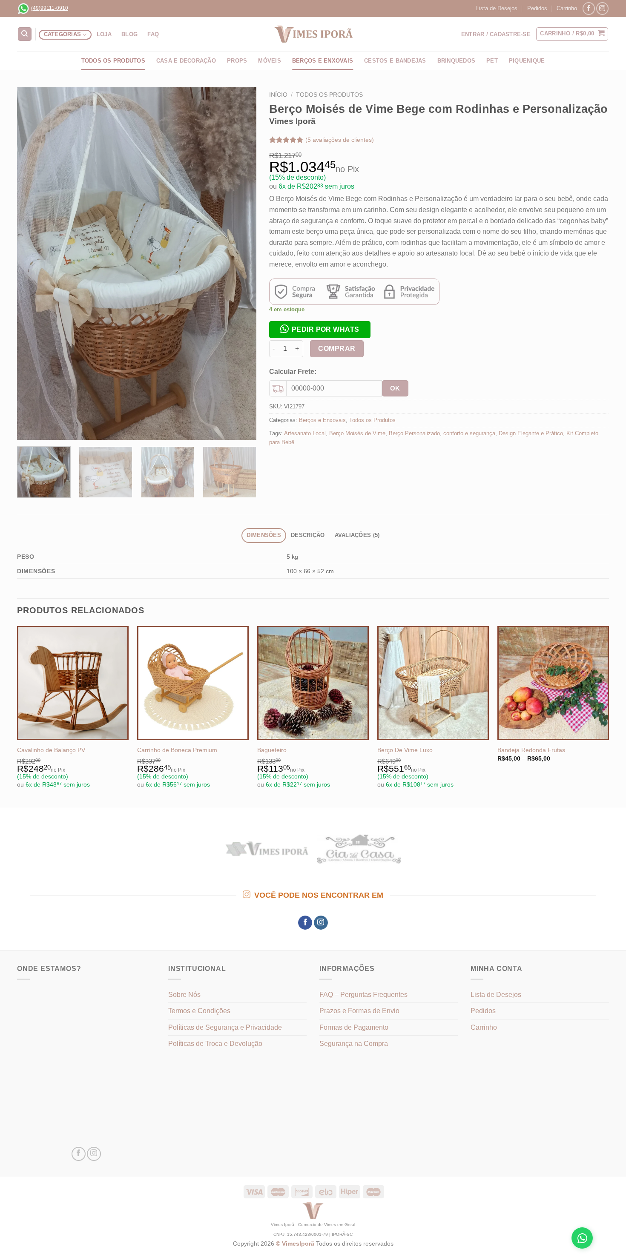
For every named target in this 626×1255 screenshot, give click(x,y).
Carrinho (567, 8)
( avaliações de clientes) (339, 139)
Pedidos (537, 8)
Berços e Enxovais (322, 420)
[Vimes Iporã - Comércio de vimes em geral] (313, 34)
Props (237, 60)
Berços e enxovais (322, 60)
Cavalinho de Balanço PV (51, 750)
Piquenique (527, 60)
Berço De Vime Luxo (405, 750)
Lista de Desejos (496, 8)
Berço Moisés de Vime (357, 433)
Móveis (269, 60)
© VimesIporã (296, 1243)
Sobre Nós (184, 994)
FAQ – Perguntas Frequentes (363, 994)
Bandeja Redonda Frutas (531, 750)
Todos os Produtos (113, 60)
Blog (129, 34)
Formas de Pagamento (353, 1027)
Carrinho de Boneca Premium (177, 750)
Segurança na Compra (353, 1043)
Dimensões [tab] (264, 535)
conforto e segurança (469, 433)
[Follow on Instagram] (602, 8)
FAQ (153, 34)
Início (278, 95)
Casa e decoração (186, 60)
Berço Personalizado (414, 433)
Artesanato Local (305, 433)
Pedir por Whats (325, 329)
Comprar (336, 348)
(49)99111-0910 (49, 8)
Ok (395, 388)
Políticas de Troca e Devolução (215, 1043)
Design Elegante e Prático (531, 433)
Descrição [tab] (307, 535)
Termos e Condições (199, 1010)
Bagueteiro (272, 750)
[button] (319, 329)
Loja (104, 34)
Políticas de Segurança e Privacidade (225, 1027)
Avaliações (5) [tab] (357, 535)
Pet (492, 60)
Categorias (62, 34)
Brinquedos (456, 60)
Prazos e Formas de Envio (359, 1010)
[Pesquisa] (25, 34)
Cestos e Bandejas (395, 60)
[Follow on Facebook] (589, 8)
